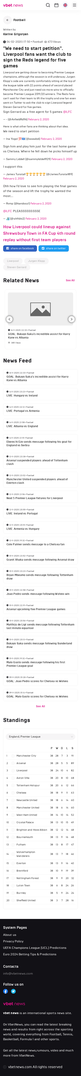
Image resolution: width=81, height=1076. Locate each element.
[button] (7, 20)
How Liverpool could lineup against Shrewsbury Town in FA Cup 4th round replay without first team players (39, 233)
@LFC (67, 112)
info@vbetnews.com (18, 973)
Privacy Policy (13, 941)
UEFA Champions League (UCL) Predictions (34, 948)
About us (9, 935)
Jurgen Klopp (36, 261)
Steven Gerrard (16, 267)
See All (40, 706)
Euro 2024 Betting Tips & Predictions (30, 954)
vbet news (11, 1013)
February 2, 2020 (38, 119)
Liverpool (13, 261)
